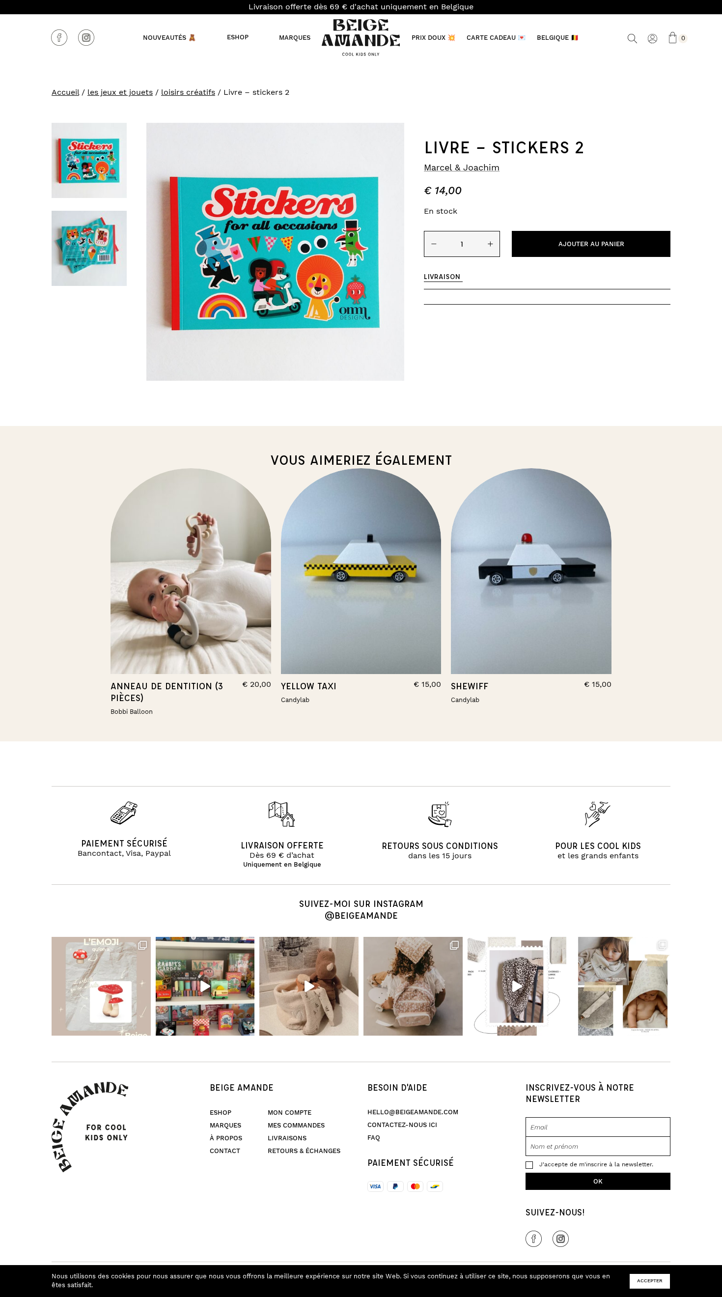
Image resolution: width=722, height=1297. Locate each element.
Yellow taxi (308, 686)
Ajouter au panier (591, 244)
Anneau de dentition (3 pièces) (167, 692)
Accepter (650, 1281)
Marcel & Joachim (462, 167)
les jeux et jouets (120, 92)
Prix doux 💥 (433, 38)
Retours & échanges (304, 1151)
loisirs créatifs (188, 92)
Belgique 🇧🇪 (558, 38)
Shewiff (469, 686)
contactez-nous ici (402, 1125)
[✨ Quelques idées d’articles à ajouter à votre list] (620, 986)
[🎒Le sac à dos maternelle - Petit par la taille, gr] (413, 986)
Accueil (65, 92)
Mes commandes (296, 1125)
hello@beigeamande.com (412, 1112)
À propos (226, 1138)
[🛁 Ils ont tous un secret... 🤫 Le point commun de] (309, 986)
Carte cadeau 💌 (496, 38)
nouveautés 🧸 (169, 38)
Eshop (238, 37)
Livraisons (287, 1138)
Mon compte (289, 1113)
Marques (294, 38)
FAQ (373, 1138)
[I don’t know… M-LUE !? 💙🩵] (205, 986)
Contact (225, 1151)
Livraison (442, 276)
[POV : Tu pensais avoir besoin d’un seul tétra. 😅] (517, 986)
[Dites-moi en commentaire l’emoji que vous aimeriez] (101, 986)
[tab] (443, 277)
